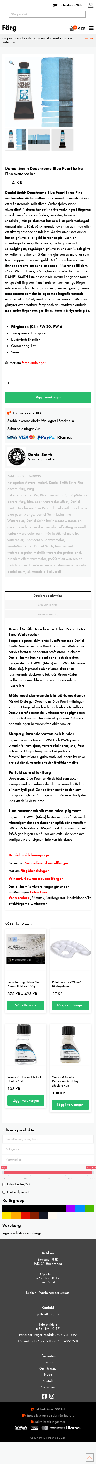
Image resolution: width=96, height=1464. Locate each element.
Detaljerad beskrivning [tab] (48, 595)
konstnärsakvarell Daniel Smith (30, 546)
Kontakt (48, 1381)
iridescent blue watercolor (44, 539)
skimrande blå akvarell (44, 571)
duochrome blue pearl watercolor (32, 526)
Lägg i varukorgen (48, 397)
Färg (30, 488)
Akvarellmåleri (36, 482)
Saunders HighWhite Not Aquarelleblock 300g (23, 984)
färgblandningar (35, 870)
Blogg (48, 1374)
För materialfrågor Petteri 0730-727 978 (48, 1341)
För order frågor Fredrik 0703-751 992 (48, 1335)
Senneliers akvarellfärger (47, 862)
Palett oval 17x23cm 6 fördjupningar (66, 984)
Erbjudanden (18, 1184)
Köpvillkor (48, 1387)
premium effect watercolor (26, 558)
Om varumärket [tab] (48, 605)
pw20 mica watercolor (65, 558)
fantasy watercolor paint (25, 533)
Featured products (18, 1192)
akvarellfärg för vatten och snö (43, 495)
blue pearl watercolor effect (47, 501)
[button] (11, 63)
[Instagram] (51, 1395)
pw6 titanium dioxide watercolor (31, 565)
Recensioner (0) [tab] (48, 614)
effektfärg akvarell (72, 526)
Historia (48, 1362)
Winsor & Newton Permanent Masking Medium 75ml (65, 1081)
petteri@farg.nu (48, 1314)
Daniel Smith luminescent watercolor (53, 520)
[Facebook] (44, 1395)
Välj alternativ (25, 1005)
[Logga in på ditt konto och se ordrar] (91, 5)
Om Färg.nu (48, 1368)
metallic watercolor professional (57, 552)
